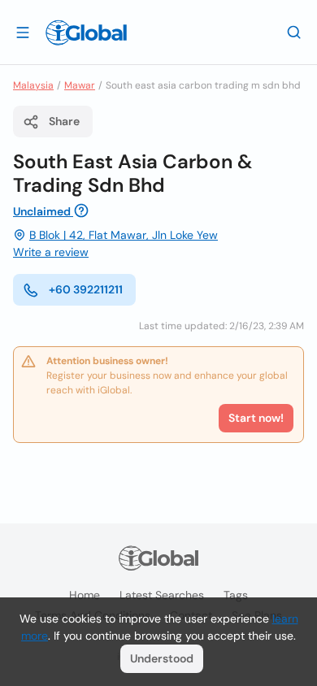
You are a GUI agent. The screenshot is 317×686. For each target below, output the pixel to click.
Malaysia (33, 85)
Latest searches (161, 595)
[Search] (294, 31)
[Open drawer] (23, 31)
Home (84, 595)
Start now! (256, 417)
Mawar (79, 85)
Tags (236, 595)
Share (64, 121)
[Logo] (86, 32)
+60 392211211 (86, 289)
